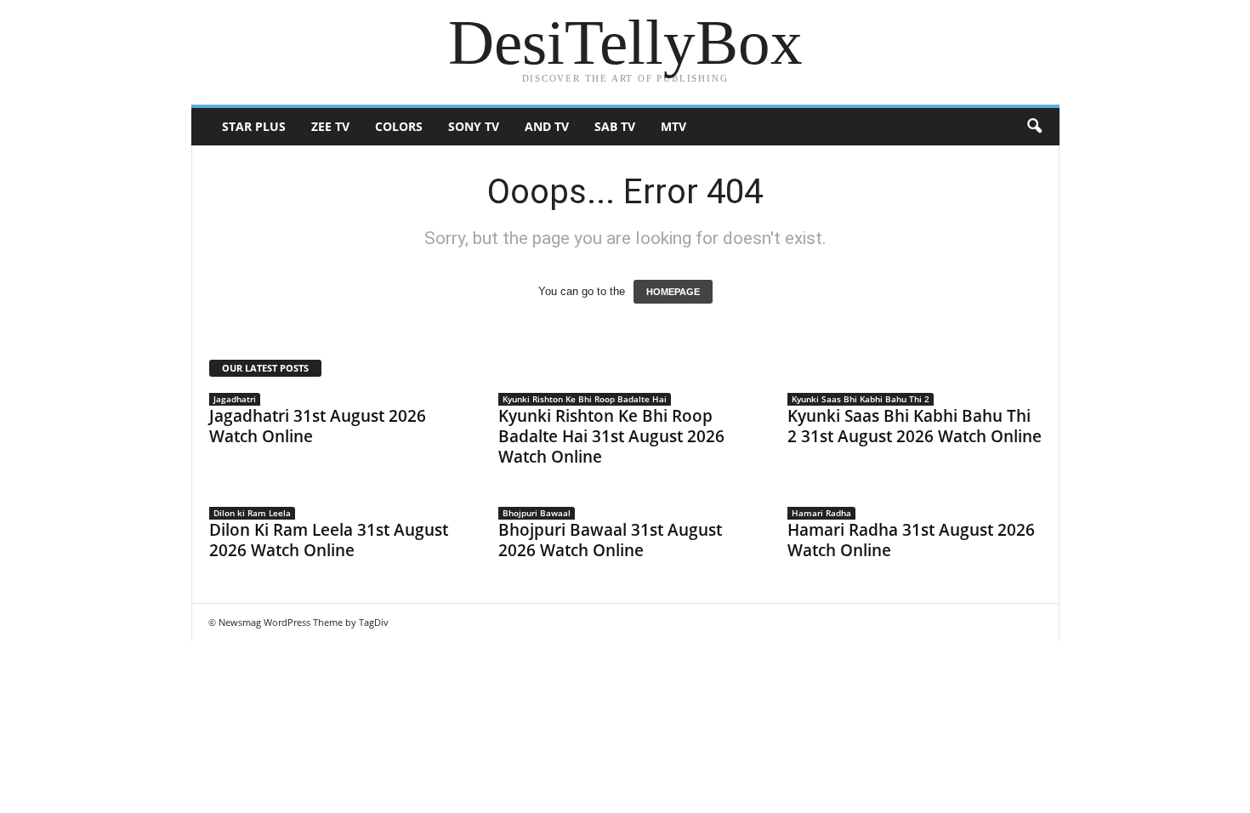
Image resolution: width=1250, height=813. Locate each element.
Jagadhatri (234, 399)
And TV (547, 126)
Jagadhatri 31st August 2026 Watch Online (317, 426)
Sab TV (614, 126)
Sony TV (473, 126)
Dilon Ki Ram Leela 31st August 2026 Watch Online (328, 540)
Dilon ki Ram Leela (252, 513)
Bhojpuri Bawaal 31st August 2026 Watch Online (610, 540)
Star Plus (254, 126)
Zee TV (330, 126)
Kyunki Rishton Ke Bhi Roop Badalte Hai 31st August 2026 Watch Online (611, 436)
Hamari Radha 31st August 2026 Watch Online (911, 540)
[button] (1034, 126)
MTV (673, 126)
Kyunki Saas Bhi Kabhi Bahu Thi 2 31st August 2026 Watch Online (914, 426)
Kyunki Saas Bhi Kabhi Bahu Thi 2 (860, 399)
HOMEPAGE (673, 292)
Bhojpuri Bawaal (537, 513)
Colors (399, 126)
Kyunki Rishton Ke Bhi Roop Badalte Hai (585, 399)
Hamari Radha (821, 513)
